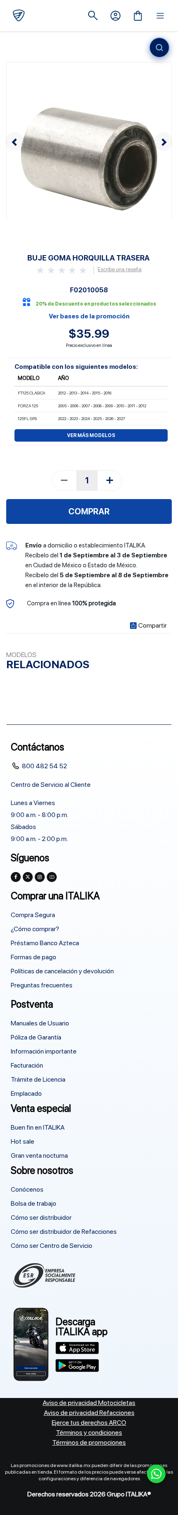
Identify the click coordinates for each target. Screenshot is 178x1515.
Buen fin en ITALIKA (38, 1127)
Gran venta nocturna (39, 1155)
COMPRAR (89, 511)
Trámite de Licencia (38, 1079)
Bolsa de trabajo (33, 1203)
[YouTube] (52, 877)
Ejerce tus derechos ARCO (89, 1423)
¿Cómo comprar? (35, 929)
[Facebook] (16, 877)
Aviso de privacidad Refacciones (89, 1413)
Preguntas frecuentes (41, 985)
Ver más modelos (91, 435)
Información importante (44, 1051)
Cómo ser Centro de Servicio (51, 1246)
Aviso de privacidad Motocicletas (89, 1403)
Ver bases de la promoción (89, 316)
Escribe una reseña (120, 269)
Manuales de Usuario (40, 1023)
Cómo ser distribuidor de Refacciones (64, 1231)
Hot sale (22, 1141)
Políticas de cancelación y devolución (62, 971)
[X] (28, 877)
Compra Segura (33, 915)
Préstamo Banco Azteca (45, 943)
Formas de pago (33, 957)
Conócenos (27, 1189)
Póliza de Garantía (36, 1037)
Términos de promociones (89, 1442)
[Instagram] (40, 877)
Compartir (152, 625)
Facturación (27, 1065)
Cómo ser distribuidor (41, 1217)
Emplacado (26, 1093)
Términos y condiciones (89, 1432)
